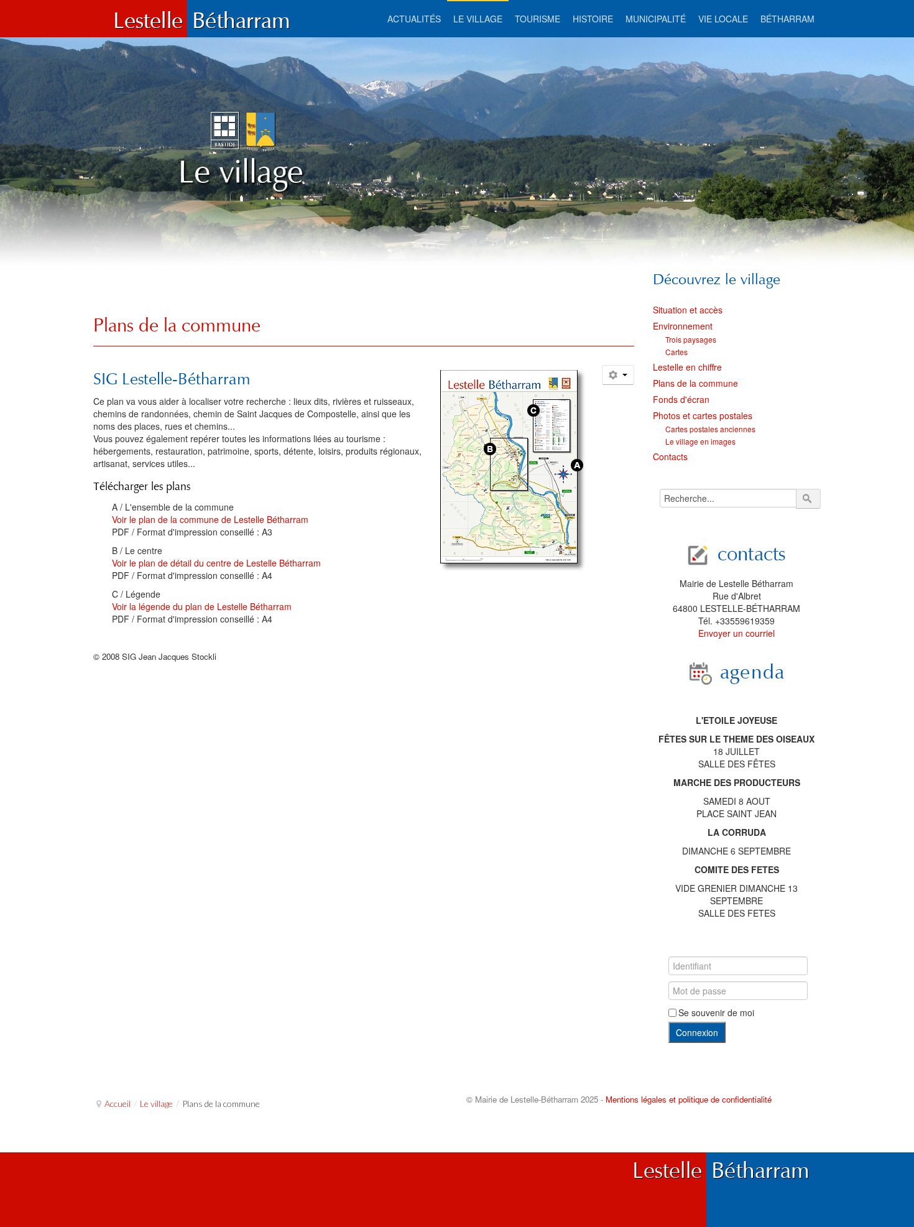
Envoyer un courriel (736, 633)
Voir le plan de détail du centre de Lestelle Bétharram (216, 563)
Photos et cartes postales (702, 415)
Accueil (117, 1103)
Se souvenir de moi (716, 1012)
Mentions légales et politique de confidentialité (689, 1099)
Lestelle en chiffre (687, 367)
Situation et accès (687, 309)
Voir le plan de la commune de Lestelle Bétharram (210, 519)
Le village (156, 1103)
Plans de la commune (177, 324)
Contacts (670, 456)
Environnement (683, 326)
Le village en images (700, 441)
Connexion (697, 1032)
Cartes (676, 351)
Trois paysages (690, 339)
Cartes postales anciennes (710, 429)
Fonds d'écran (681, 399)
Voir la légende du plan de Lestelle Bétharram (202, 606)
